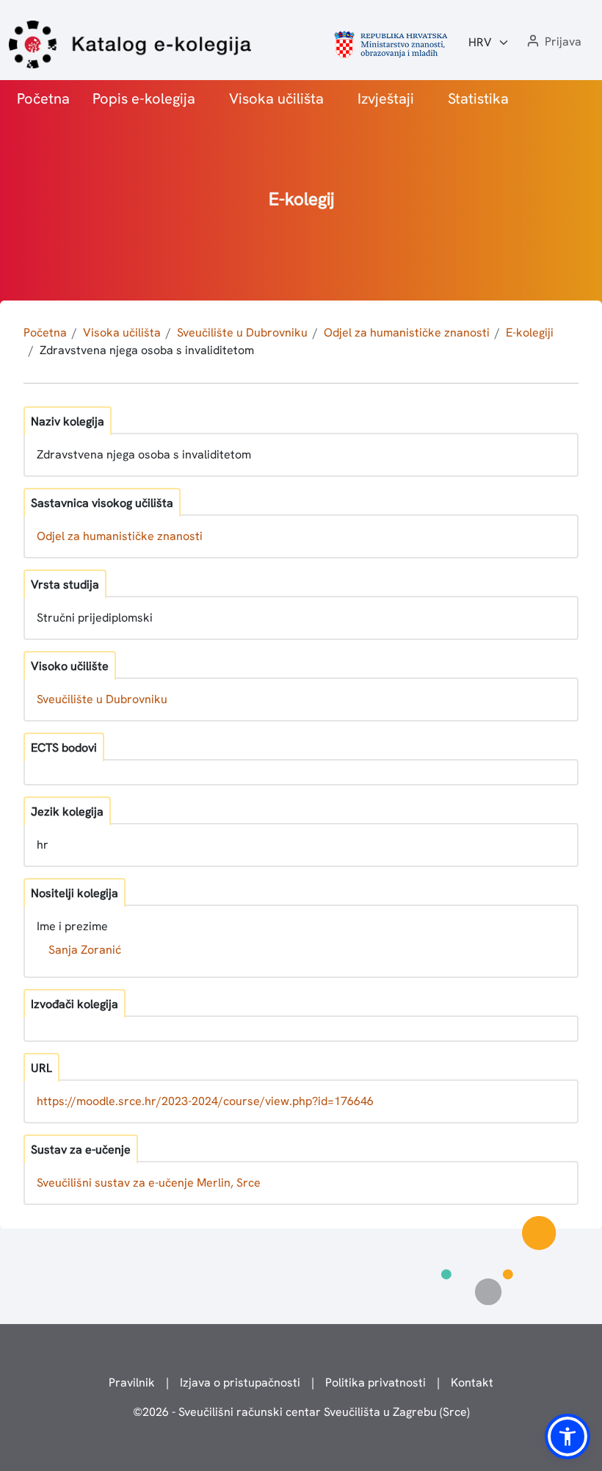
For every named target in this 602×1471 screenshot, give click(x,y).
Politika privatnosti (375, 1382)
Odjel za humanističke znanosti (407, 332)
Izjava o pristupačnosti (240, 1382)
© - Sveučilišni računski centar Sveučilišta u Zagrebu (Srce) (301, 1412)
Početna (43, 98)
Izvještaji (386, 98)
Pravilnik (132, 1382)
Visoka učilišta (276, 98)
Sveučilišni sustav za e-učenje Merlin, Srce (149, 1182)
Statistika (478, 98)
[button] (552, 42)
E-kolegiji (530, 332)
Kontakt (472, 1382)
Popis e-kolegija (144, 98)
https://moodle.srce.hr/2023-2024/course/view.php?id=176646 (205, 1101)
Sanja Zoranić (84, 949)
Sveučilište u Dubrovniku (242, 332)
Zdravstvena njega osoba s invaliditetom (147, 350)
